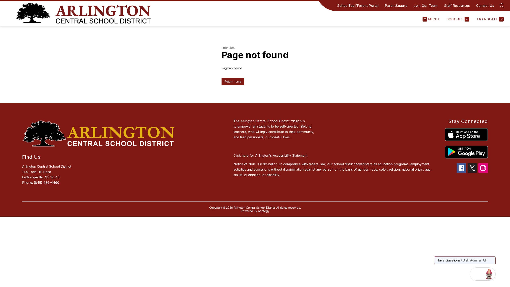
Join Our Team (426, 6)
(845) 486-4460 (46, 183)
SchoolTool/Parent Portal (358, 6)
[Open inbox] (476, 274)
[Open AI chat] (489, 274)
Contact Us (485, 6)
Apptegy (263, 211)
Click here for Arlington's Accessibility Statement (270, 155)
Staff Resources (457, 6)
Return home (233, 81)
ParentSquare (396, 6)
